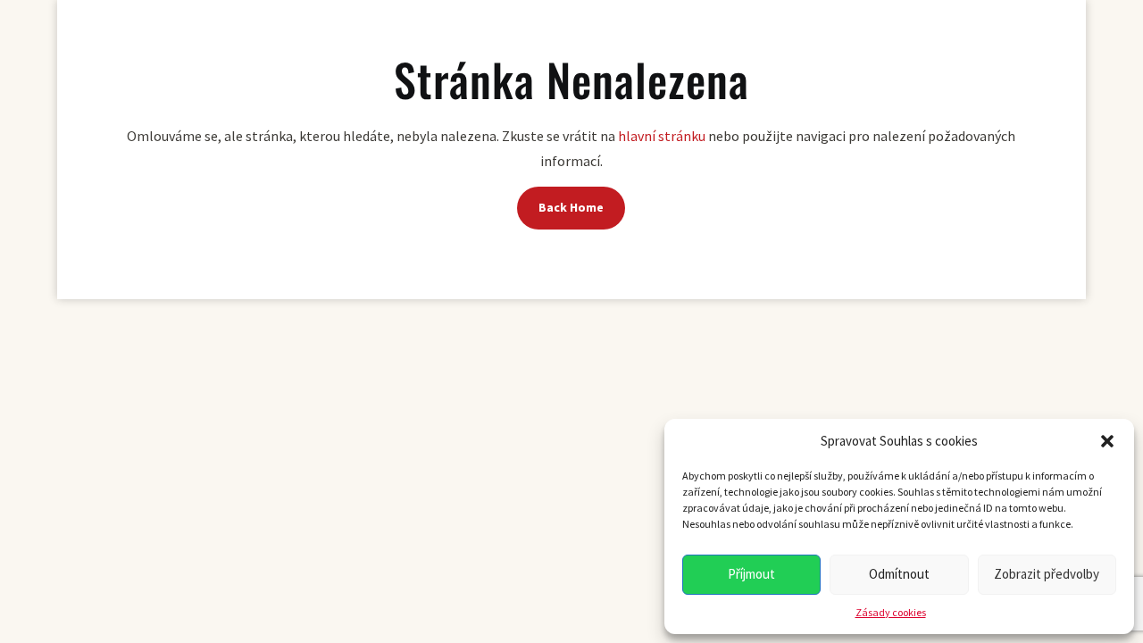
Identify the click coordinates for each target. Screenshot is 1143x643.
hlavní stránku (661, 136)
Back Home (571, 207)
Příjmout (751, 573)
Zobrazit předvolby (1046, 573)
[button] (1107, 441)
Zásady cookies (890, 612)
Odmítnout (899, 573)
